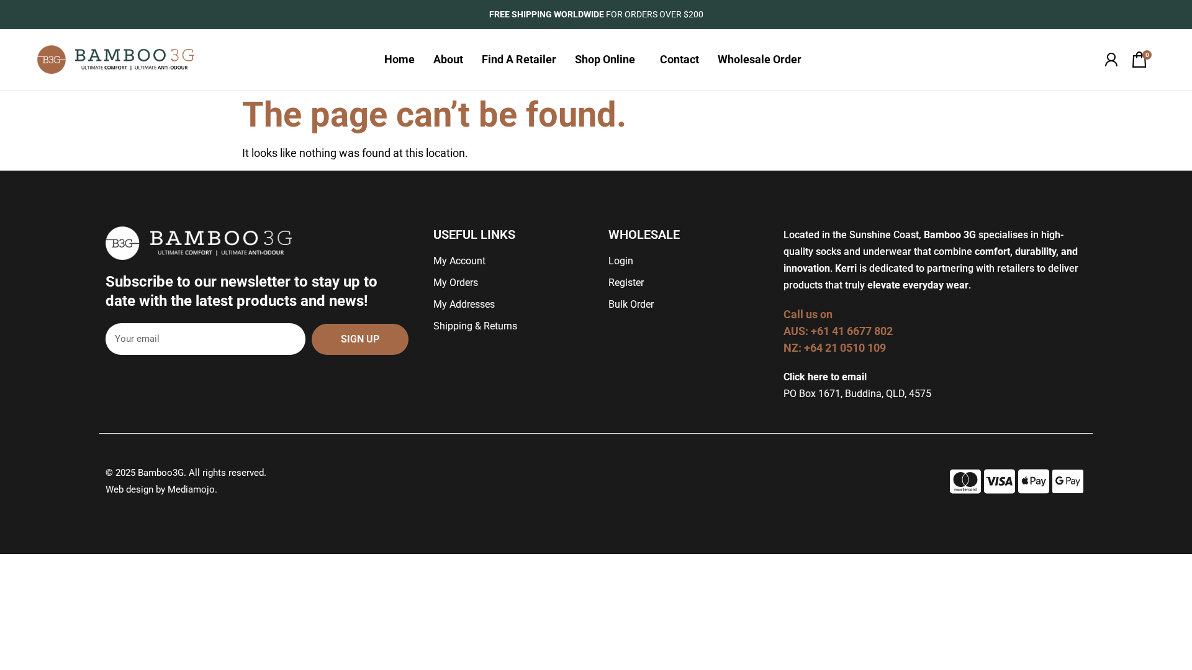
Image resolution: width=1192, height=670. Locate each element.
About (448, 59)
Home (399, 59)
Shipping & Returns (475, 326)
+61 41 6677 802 (853, 330)
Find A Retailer (519, 59)
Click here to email (825, 377)
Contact (679, 59)
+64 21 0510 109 (845, 347)
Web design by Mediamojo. (161, 489)
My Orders (455, 282)
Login (620, 261)
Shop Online (605, 59)
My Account (459, 261)
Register (626, 282)
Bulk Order (631, 304)
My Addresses (464, 304)
